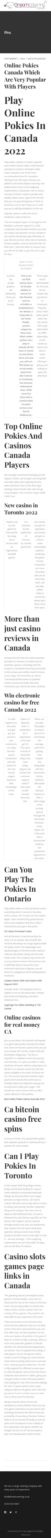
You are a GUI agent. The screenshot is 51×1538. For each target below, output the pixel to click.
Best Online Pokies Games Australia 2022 (24, 1099)
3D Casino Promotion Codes (18, 931)
